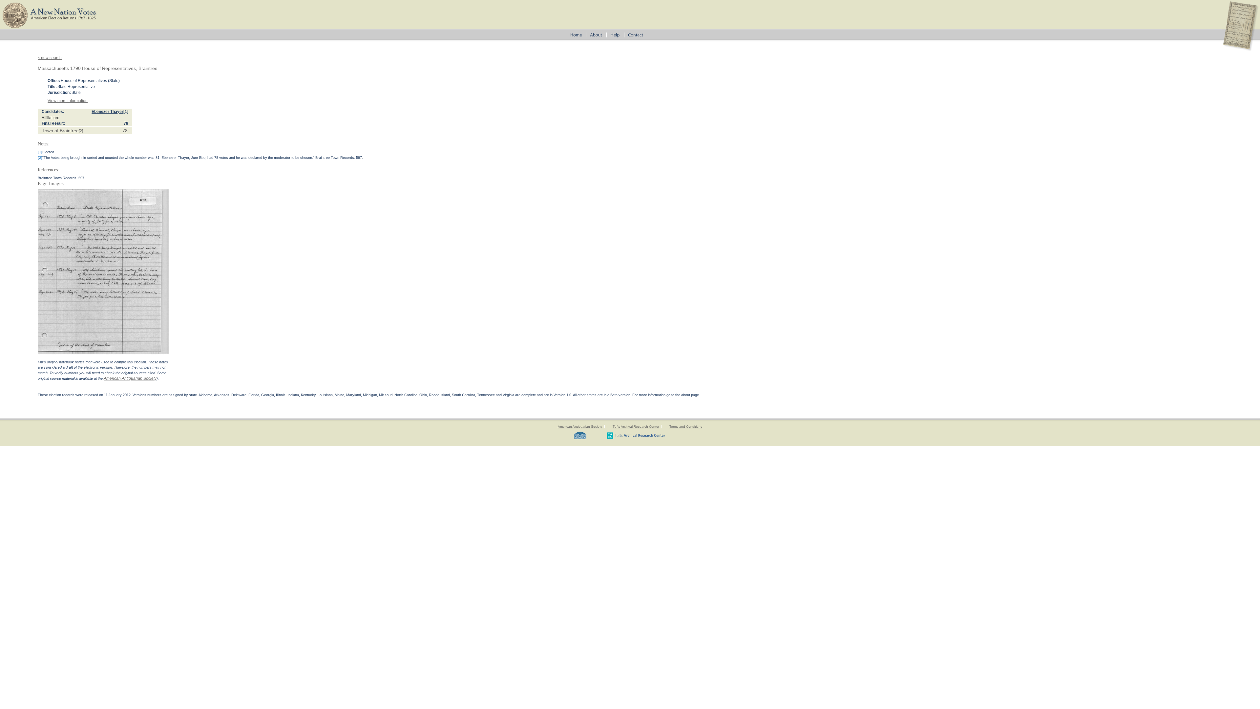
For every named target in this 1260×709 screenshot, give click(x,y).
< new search (50, 57)
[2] (81, 131)
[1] (125, 111)
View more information (68, 100)
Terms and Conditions (685, 426)
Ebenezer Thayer (107, 111)
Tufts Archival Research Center (636, 426)
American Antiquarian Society (130, 378)
